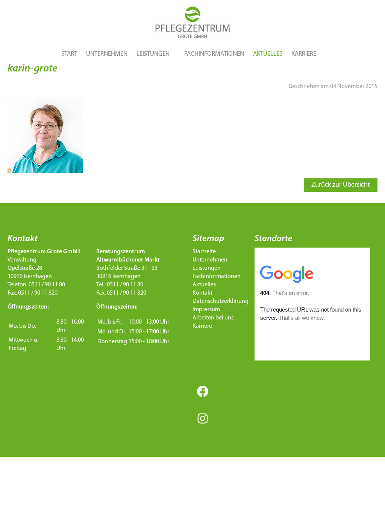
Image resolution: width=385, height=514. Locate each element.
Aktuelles (267, 54)
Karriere (303, 54)
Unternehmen (106, 54)
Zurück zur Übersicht (340, 185)
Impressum (206, 310)
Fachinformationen (214, 54)
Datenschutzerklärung (220, 301)
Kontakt (202, 293)
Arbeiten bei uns (212, 318)
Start (69, 54)
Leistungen (153, 54)
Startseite (204, 252)
